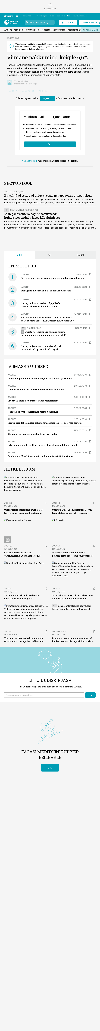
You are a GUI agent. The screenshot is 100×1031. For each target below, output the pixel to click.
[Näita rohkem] (90, 16)
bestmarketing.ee (40, 16)
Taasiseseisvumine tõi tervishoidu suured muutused (36, 389)
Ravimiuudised (32, 29)
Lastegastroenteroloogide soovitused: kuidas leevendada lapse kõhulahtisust (32, 215)
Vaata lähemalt (29, 160)
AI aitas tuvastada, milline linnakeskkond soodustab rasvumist (42, 445)
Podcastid (45, 29)
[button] (44, 695)
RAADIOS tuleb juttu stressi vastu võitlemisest (33, 400)
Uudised (8, 192)
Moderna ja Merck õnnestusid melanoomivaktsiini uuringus (40, 456)
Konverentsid (58, 29)
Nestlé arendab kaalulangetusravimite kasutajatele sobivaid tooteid (45, 422)
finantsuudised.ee (80, 16)
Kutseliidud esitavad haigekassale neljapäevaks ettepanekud (48, 195)
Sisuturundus (17, 210)
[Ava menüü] (17, 16)
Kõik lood (18, 29)
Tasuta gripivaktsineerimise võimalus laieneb (33, 411)
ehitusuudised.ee (63, 16)
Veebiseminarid (74, 29)
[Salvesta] (90, 274)
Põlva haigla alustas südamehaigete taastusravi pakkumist (53, 278)
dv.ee (52, 16)
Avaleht (8, 29)
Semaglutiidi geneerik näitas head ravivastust (46, 290)
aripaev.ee (27, 16)
